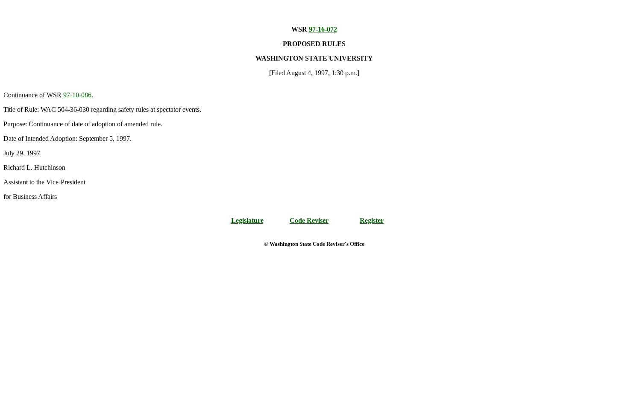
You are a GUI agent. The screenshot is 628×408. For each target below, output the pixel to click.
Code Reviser (309, 220)
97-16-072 (323, 29)
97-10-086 (77, 95)
